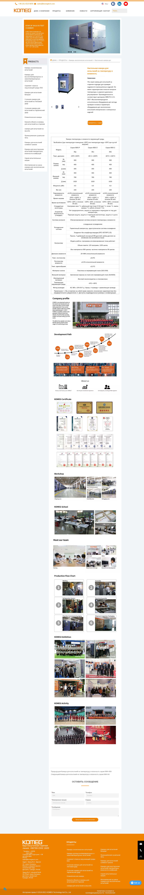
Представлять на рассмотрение (85, 819)
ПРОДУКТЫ (63, 60)
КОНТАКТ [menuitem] (106, 11)
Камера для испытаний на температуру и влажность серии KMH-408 (86, 771)
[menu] (72, 11)
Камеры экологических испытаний (81, 60)
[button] (56, 11)
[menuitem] (56, 11)
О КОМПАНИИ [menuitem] (44, 11)
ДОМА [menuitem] (36, 11)
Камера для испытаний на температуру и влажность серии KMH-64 (85, 774)
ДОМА (54, 60)
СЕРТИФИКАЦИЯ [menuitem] (96, 11)
